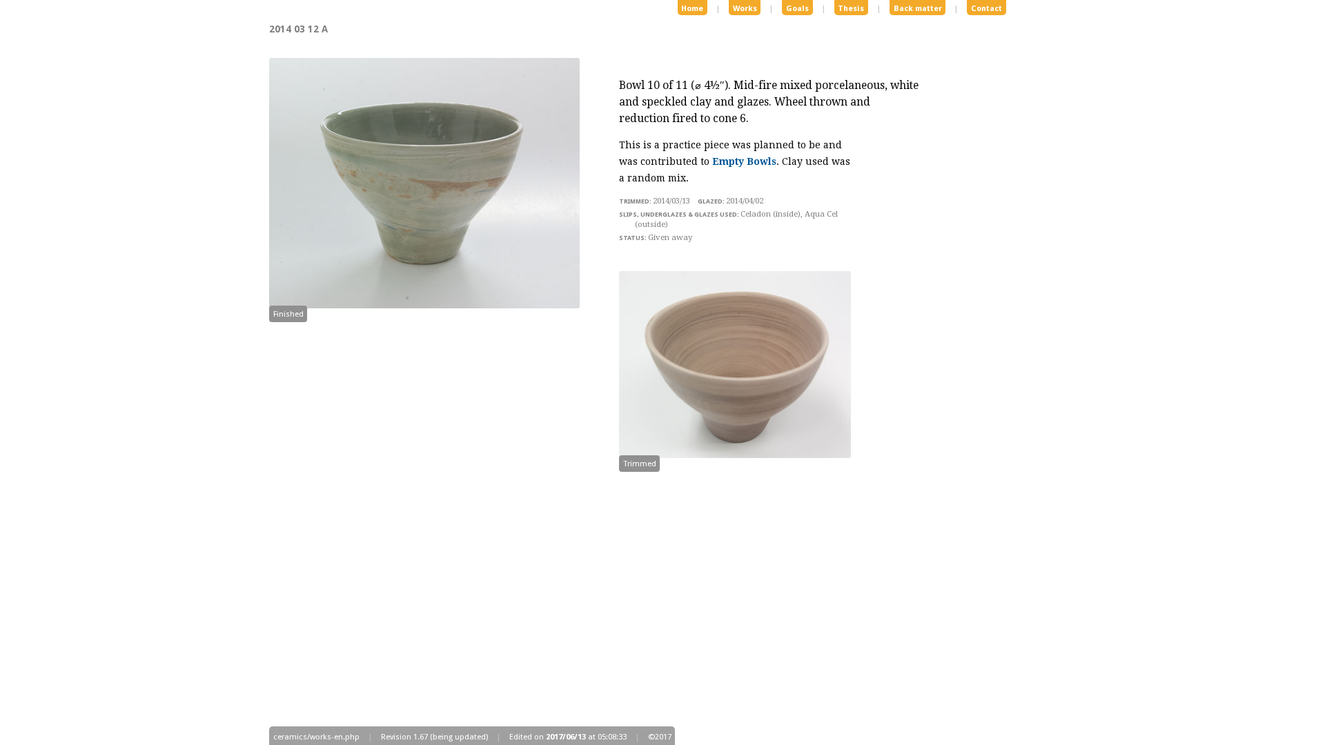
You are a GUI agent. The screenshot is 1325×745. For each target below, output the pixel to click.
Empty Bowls (744, 161)
